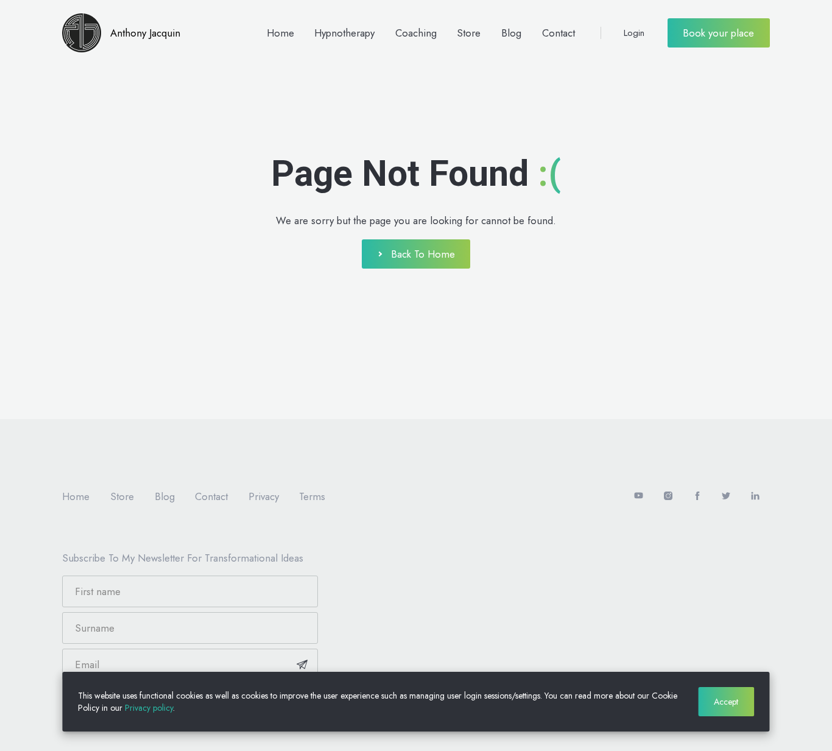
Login (634, 33)
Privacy (264, 496)
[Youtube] (639, 496)
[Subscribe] (302, 664)
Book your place (718, 33)
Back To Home (423, 254)
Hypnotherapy (344, 33)
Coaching (416, 33)
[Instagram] (668, 496)
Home (280, 33)
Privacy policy (149, 708)
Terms (312, 496)
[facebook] (697, 496)
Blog (511, 33)
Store (469, 33)
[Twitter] (726, 496)
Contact (558, 33)
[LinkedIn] (755, 496)
